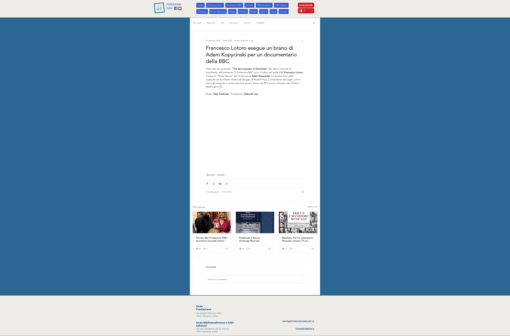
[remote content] (255, 132)
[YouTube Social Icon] (179, 8)
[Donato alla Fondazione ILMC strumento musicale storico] (212, 222)
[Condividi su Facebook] (207, 183)
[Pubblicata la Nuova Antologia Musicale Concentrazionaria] (255, 222)
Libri (222, 23)
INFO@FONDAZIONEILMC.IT (298, 321)
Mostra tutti (312, 206)
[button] (314, 23)
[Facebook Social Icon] (175, 8)
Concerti (247, 23)
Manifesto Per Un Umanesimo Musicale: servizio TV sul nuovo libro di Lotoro (297, 239)
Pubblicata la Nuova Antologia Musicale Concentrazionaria (249, 239)
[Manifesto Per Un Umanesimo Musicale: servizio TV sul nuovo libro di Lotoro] (298, 222)
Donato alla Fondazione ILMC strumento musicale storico (212, 239)
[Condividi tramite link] (226, 183)
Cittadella (260, 23)
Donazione (234, 23)
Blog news (211, 23)
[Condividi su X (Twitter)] (213, 183)
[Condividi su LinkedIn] (220, 183)
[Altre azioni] (302, 40)
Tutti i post (197, 23)
